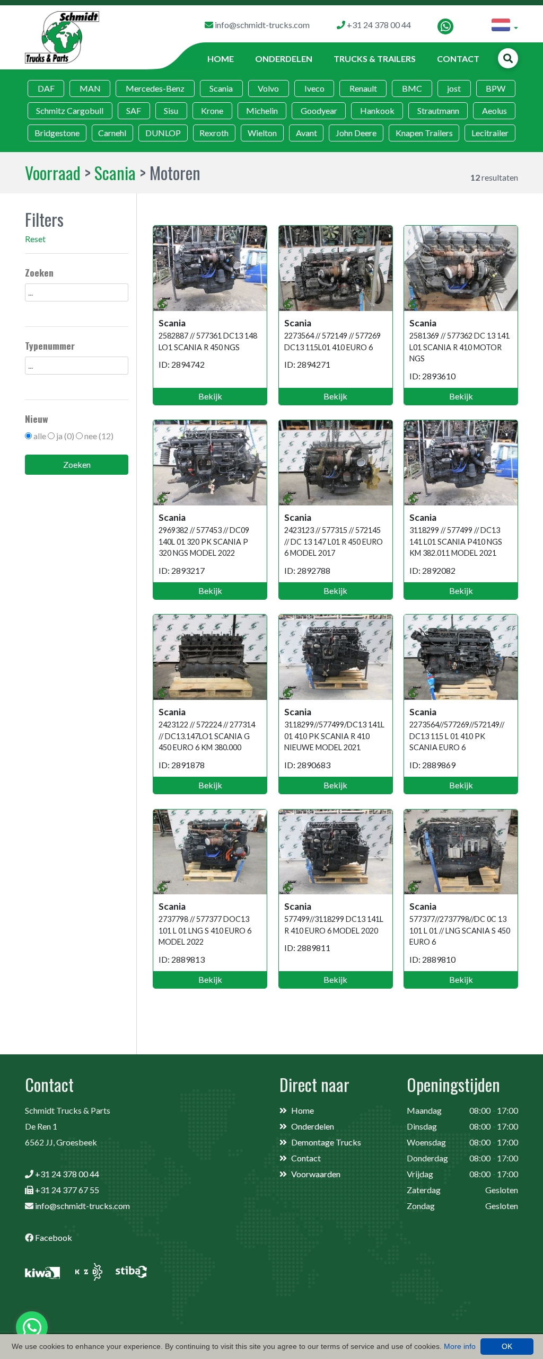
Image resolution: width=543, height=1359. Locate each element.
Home (220, 59)
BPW (495, 88)
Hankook (377, 110)
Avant (306, 133)
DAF (46, 88)
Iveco (314, 88)
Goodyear (319, 110)
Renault (363, 88)
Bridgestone (57, 133)
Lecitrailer (490, 133)
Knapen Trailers (424, 133)
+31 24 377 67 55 (67, 1190)
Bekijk (210, 396)
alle (39, 436)
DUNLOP (163, 133)
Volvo (268, 88)
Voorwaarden (315, 1174)
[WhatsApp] (445, 26)
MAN (90, 88)
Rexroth (214, 133)
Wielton (262, 133)
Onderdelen (283, 59)
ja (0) (65, 436)
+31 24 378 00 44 (67, 1174)
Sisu (171, 110)
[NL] (505, 26)
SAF (133, 110)
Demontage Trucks (326, 1142)
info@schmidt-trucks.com (82, 1206)
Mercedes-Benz (155, 88)
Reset (35, 239)
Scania (221, 88)
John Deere (356, 133)
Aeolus (494, 110)
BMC (412, 88)
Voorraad (53, 172)
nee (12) (98, 436)
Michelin (262, 110)
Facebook (53, 1237)
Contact (458, 59)
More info (460, 1346)
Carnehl (112, 133)
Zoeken (77, 464)
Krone (212, 110)
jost (454, 88)
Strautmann (438, 110)
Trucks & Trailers (375, 59)
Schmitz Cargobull (69, 110)
